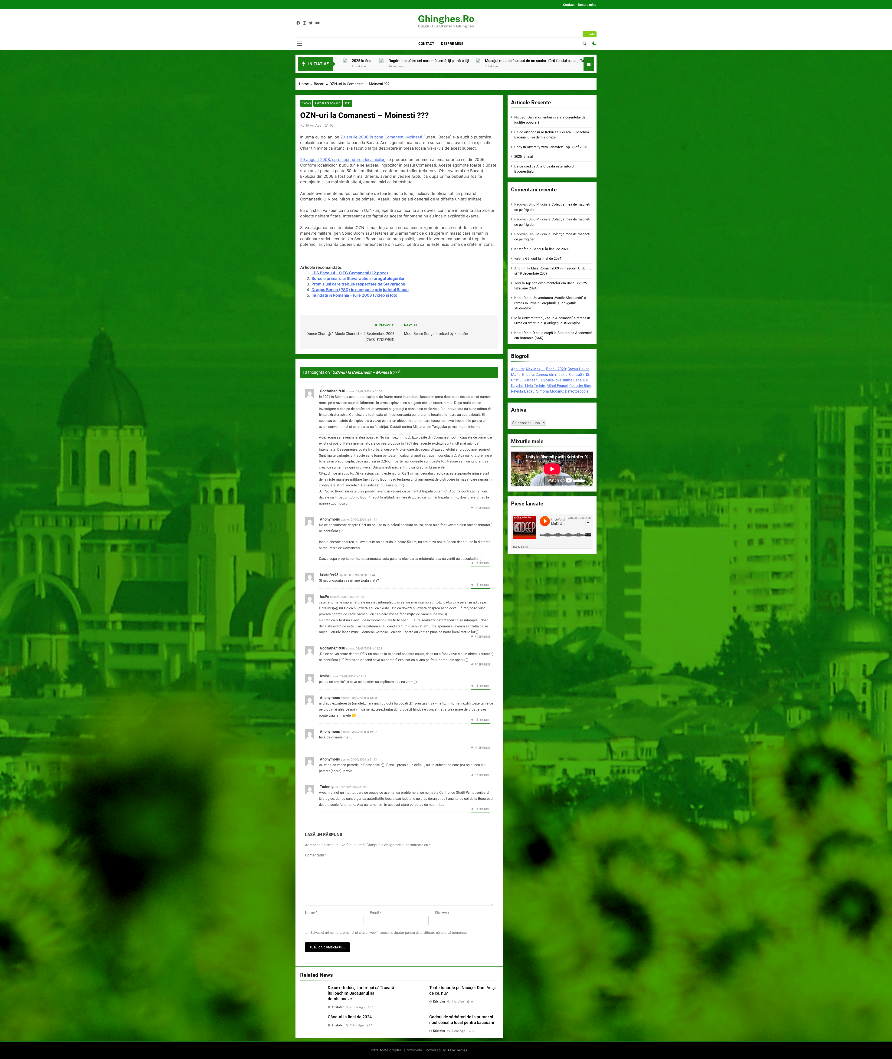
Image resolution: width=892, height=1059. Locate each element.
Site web (442, 913)
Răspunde (482, 507)
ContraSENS (579, 374)
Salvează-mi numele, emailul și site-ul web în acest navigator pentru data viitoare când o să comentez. (389, 933)
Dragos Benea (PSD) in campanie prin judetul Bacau (360, 289)
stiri (347, 103)
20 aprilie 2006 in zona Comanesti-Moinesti (381, 137)
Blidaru (528, 374)
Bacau (306, 103)
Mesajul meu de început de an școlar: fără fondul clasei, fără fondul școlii (546, 61)
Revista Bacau (523, 391)
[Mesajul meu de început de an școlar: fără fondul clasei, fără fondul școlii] (478, 60)
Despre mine (587, 5)
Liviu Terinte (535, 386)
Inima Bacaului (575, 380)
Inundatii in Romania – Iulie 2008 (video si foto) (355, 295)
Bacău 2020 (556, 369)
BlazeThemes (457, 1050)
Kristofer (337, 1007)
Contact (569, 5)
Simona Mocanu (549, 391)
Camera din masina (551, 374)
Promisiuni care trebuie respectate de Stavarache (358, 284)
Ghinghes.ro (446, 18)
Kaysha (517, 386)
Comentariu (316, 855)
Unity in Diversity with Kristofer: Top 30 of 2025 (550, 147)
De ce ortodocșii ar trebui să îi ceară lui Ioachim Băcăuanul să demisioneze (361, 993)
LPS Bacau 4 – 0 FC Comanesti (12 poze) (350, 273)
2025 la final (362, 61)
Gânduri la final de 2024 (350, 1017)
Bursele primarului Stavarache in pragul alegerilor (358, 278)
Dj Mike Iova (551, 380)
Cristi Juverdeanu (525, 380)
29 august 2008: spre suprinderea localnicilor (342, 159)
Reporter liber (580, 386)
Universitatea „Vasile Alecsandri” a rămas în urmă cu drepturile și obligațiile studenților (550, 303)
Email (376, 913)
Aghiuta (517, 369)
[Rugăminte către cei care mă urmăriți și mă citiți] (381, 60)
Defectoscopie (576, 391)
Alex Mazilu (534, 369)
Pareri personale (327, 103)
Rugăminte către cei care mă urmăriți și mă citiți (429, 61)
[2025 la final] (345, 60)
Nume (311, 913)
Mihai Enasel (557, 386)
